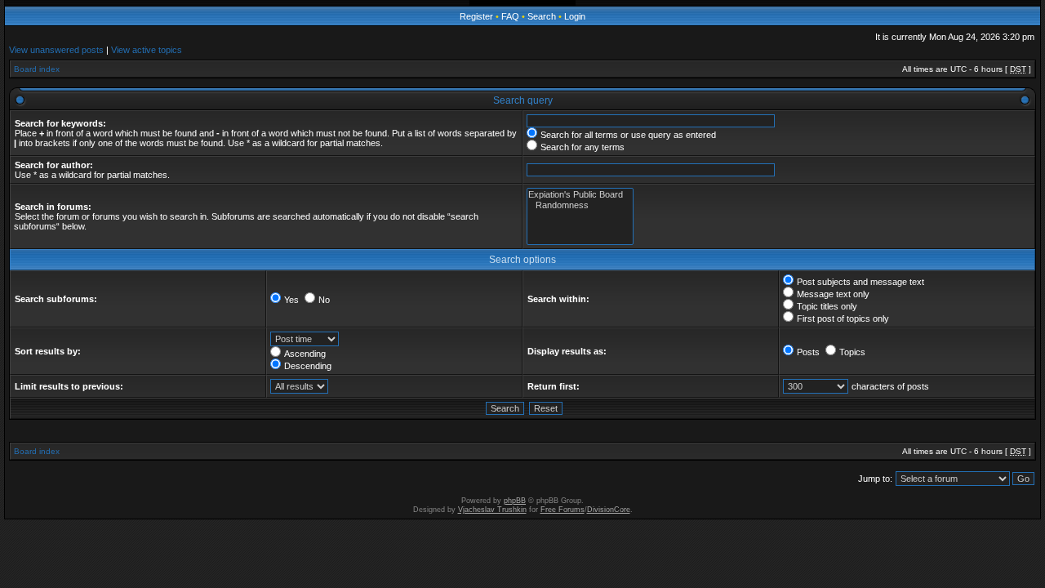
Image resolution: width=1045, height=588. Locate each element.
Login (574, 16)
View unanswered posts (56, 50)
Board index (37, 69)
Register (476, 16)
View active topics (146, 50)
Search (541, 16)
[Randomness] (580, 205)
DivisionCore (608, 510)
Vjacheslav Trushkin (492, 510)
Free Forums (562, 510)
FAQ (510, 16)
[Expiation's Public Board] (580, 194)
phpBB (515, 501)
